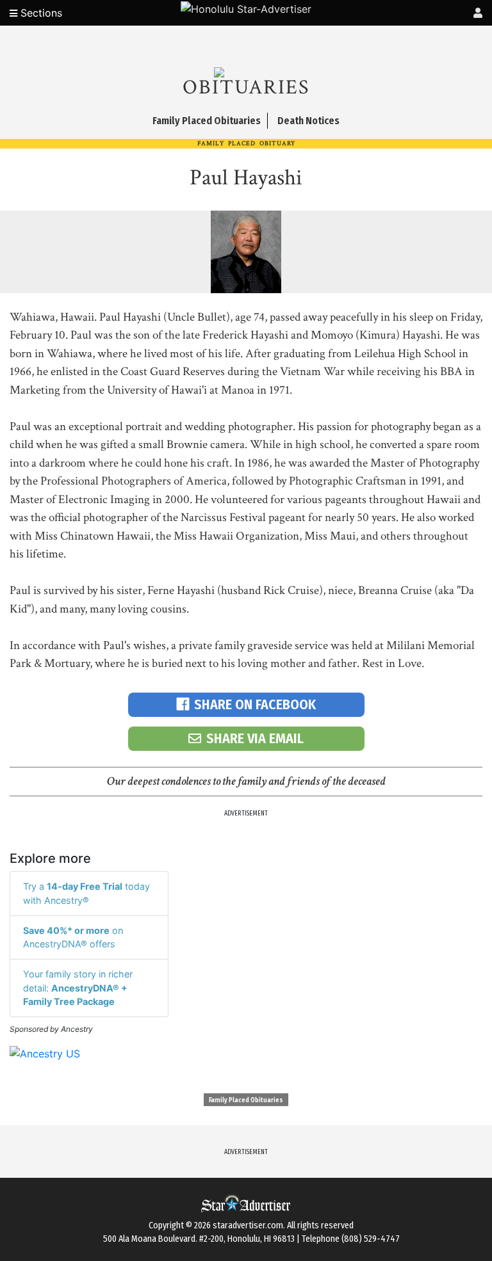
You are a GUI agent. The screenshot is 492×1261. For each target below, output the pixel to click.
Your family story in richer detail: (78, 987)
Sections (39, 12)
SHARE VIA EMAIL (255, 738)
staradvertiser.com (248, 1225)
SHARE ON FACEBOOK (255, 704)
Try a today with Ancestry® (86, 893)
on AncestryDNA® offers (73, 937)
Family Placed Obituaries (246, 1100)
